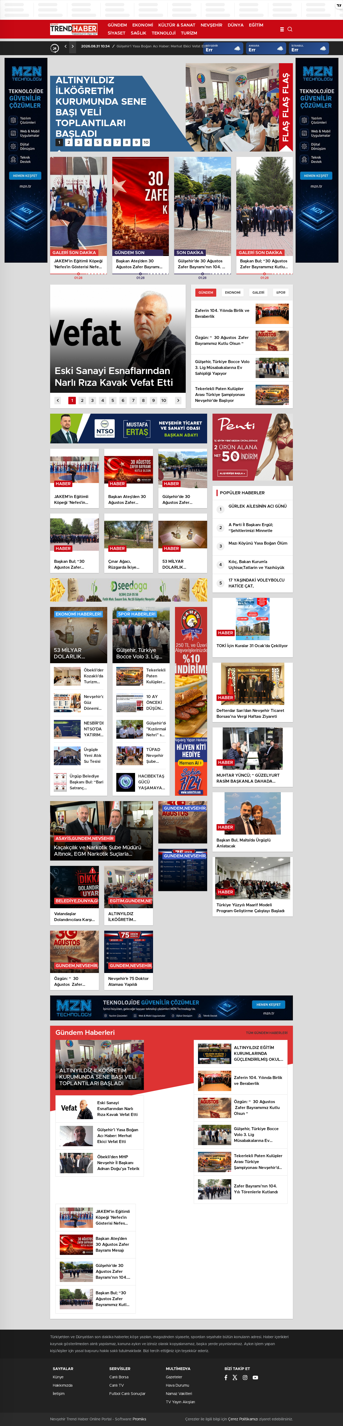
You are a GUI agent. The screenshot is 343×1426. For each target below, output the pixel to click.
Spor (280, 292)
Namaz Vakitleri (179, 1394)
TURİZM (189, 33)
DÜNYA (236, 25)
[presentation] (65, 46)
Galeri (258, 292)
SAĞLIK (138, 33)
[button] (59, 142)
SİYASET (117, 33)
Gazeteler (174, 1377)
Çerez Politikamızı (243, 1419)
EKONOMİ (142, 25)
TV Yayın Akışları (180, 1402)
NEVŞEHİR (211, 25)
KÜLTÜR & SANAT (176, 25)
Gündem (206, 292)
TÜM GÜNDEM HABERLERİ (267, 1033)
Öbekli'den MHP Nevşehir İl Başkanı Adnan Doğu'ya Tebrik (164, 46)
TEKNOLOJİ (164, 33)
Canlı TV (116, 1385)
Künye (58, 1377)
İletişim (59, 1394)
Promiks (139, 1419)
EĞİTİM (256, 25)
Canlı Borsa (118, 1377)
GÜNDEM (117, 25)
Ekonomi (232, 292)
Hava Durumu (177, 1385)
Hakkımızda (62, 1385)
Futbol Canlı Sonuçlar (127, 1394)
